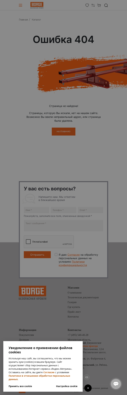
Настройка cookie (66, 386)
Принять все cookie (20, 386)
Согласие (48, 372)
